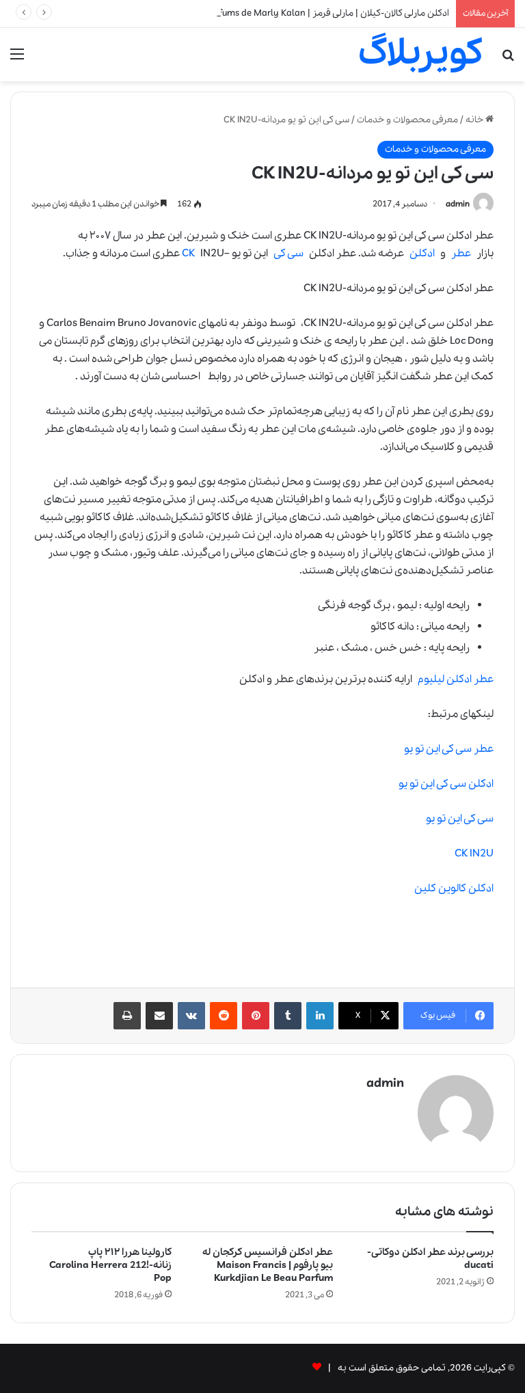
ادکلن (422, 253)
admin (458, 204)
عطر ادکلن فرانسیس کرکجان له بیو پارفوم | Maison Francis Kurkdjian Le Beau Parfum (267, 1265)
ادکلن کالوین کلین (454, 888)
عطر (461, 253)
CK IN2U (474, 853)
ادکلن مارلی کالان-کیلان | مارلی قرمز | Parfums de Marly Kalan (326, 13)
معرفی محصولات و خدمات (407, 119)
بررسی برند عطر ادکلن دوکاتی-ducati (430, 1258)
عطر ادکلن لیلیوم (456, 679)
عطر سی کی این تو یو (446, 749)
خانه (475, 119)
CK (188, 253)
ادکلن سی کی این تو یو (443, 784)
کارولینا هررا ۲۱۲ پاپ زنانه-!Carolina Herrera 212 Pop (110, 1265)
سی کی (288, 253)
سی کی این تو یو (460, 818)
